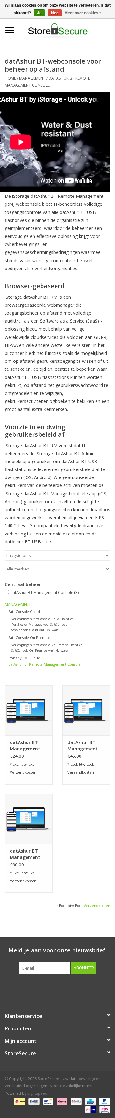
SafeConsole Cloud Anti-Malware (35, 630)
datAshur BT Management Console (44, 592)
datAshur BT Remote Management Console (44, 664)
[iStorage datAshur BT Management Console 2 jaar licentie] (86, 710)
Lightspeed (37, 1093)
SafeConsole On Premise (29, 637)
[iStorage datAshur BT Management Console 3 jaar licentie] (29, 819)
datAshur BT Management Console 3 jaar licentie (26, 854)
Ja (39, 13)
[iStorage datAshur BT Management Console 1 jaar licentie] (29, 710)
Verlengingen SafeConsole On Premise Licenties (47, 645)
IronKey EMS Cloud (24, 658)
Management (32, 78)
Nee (54, 13)
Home (10, 78)
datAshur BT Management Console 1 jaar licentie (26, 745)
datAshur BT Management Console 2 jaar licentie (83, 745)
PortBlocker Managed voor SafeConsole (39, 624)
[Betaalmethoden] (19, 1101)
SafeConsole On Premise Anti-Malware (40, 651)
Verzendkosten (23, 772)
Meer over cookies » (83, 13)
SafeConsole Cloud (24, 611)
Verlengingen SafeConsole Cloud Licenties (42, 619)
